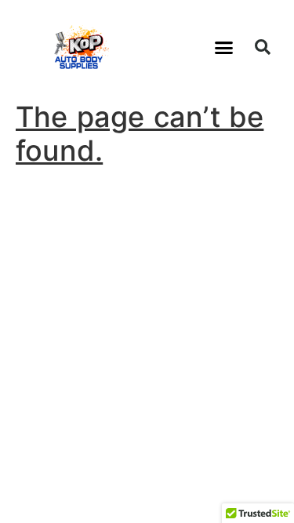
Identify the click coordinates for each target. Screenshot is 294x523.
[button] (224, 47)
